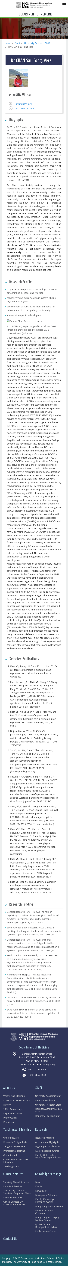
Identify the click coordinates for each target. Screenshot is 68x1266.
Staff (17, 43)
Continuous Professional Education (15, 1160)
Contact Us (10, 1238)
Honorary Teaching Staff (47, 1116)
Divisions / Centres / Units (16, 1100)
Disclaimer (8, 1122)
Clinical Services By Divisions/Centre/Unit (14, 1203)
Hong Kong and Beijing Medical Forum (47, 1219)
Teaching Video (11, 1166)
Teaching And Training (17, 1129)
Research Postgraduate (15, 1142)
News (38, 1182)
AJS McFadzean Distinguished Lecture (46, 1225)
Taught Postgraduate (14, 1146)
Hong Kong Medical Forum (49, 1206)
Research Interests (44, 1137)
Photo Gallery (10, 1117)
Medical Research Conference (44, 1212)
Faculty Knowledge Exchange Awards (45, 1200)
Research (41, 1129)
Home (8, 43)
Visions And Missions (14, 1096)
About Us (9, 1087)
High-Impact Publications (48, 1146)
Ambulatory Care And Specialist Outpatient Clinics (17, 1192)
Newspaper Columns (46, 1195)
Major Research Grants (47, 1151)
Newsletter (40, 1190)
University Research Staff (37, 43)
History (7, 1105)
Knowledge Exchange (48, 1174)
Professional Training (14, 1151)
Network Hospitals (12, 1197)
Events (38, 1186)
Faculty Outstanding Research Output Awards (48, 1156)
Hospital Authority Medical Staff (48, 1110)
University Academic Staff (48, 1096)
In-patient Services (12, 1186)
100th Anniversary (12, 1109)
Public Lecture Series (45, 1231)
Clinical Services (13, 1174)
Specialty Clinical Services (16, 1182)
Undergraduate (11, 1137)
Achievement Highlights (47, 1142)
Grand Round (10, 1155)
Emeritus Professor (45, 1100)
